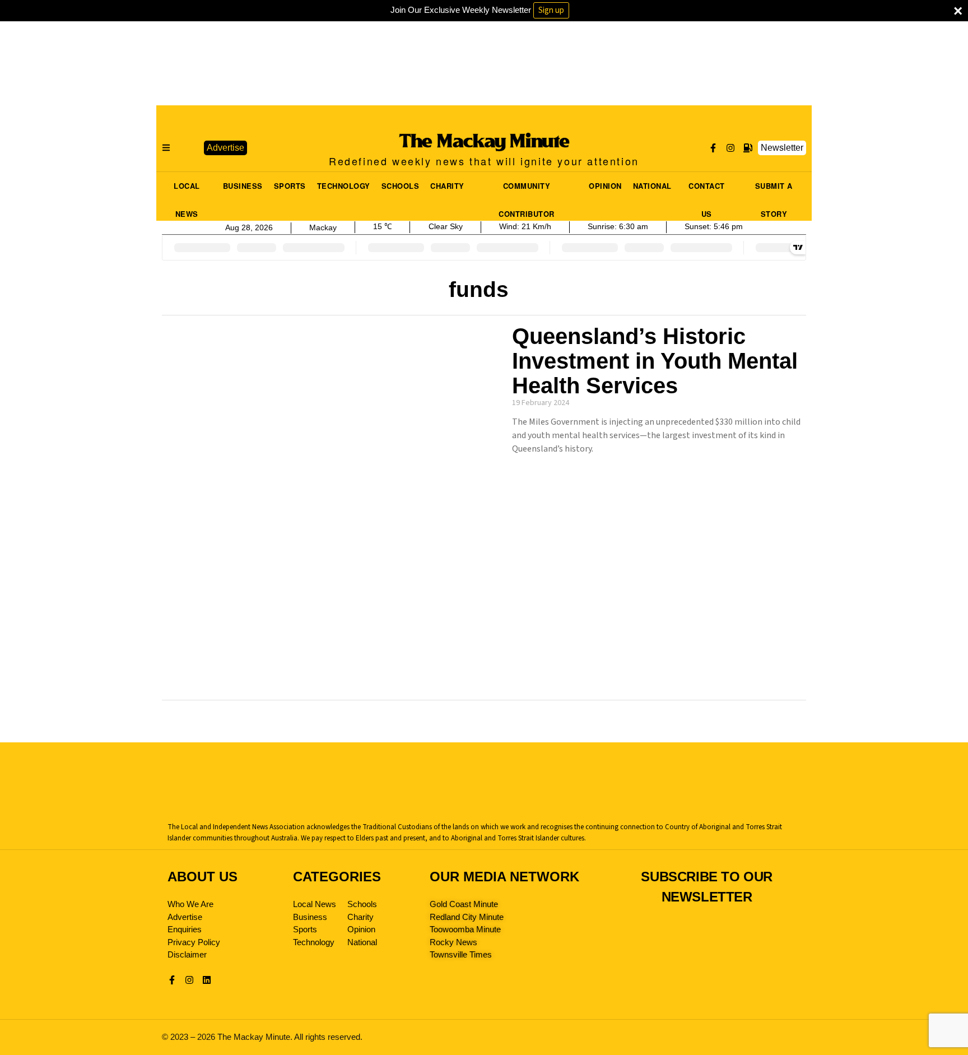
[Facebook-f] (713, 147)
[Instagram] (730, 147)
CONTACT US (706, 188)
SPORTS (290, 185)
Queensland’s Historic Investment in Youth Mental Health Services (655, 361)
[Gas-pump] (747, 147)
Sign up (551, 10)
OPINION (605, 185)
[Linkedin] (206, 979)
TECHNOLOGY (343, 185)
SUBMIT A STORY (774, 188)
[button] (187, 148)
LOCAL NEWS (187, 188)
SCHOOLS (400, 185)
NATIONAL (652, 185)
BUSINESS (243, 185)
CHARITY (447, 185)
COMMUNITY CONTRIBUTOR (527, 188)
